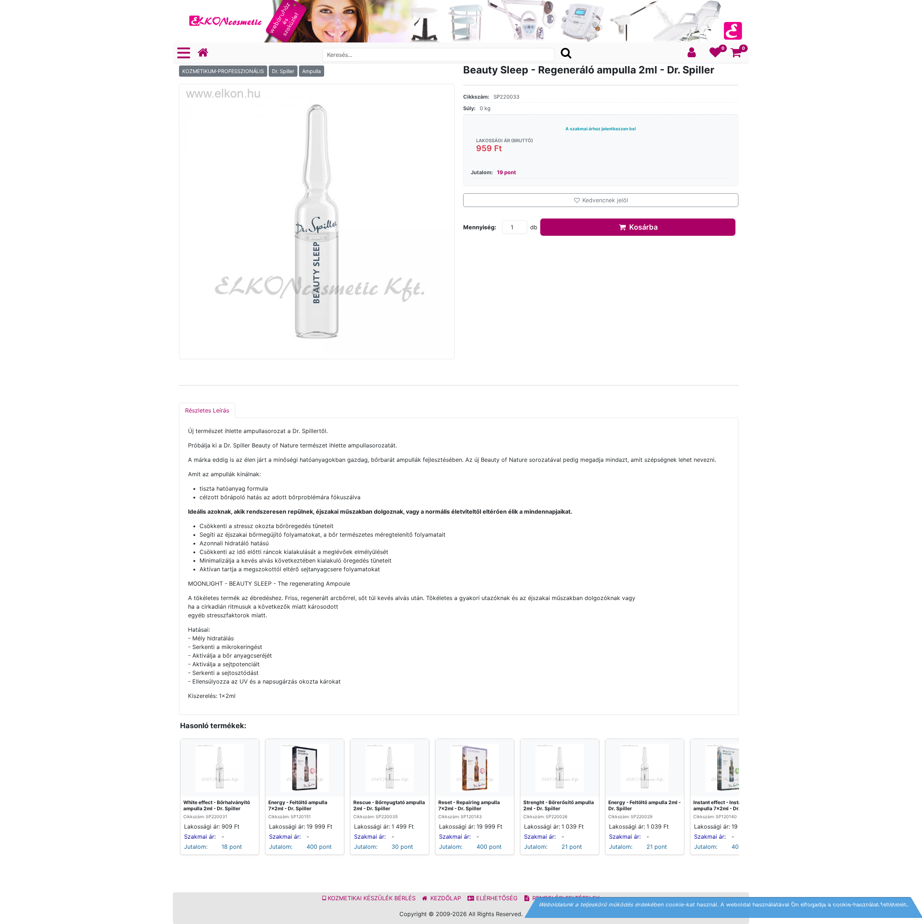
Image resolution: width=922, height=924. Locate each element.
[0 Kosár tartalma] (736, 54)
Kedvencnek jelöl (604, 200)
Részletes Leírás (207, 410)
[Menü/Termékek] (183, 53)
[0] (715, 54)
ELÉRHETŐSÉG (496, 898)
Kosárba (642, 227)
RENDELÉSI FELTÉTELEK (565, 898)
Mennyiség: (479, 227)
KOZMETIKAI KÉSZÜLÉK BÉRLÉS (371, 898)
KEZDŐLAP (445, 898)
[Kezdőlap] (205, 53)
